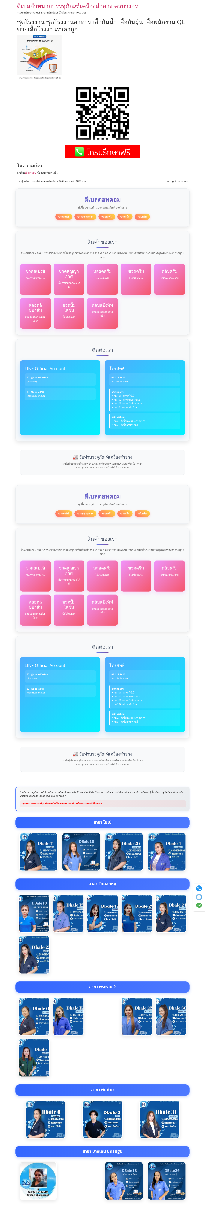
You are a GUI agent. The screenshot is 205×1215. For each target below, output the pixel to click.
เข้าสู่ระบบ (30, 172)
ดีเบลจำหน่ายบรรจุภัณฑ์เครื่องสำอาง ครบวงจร (77, 6)
